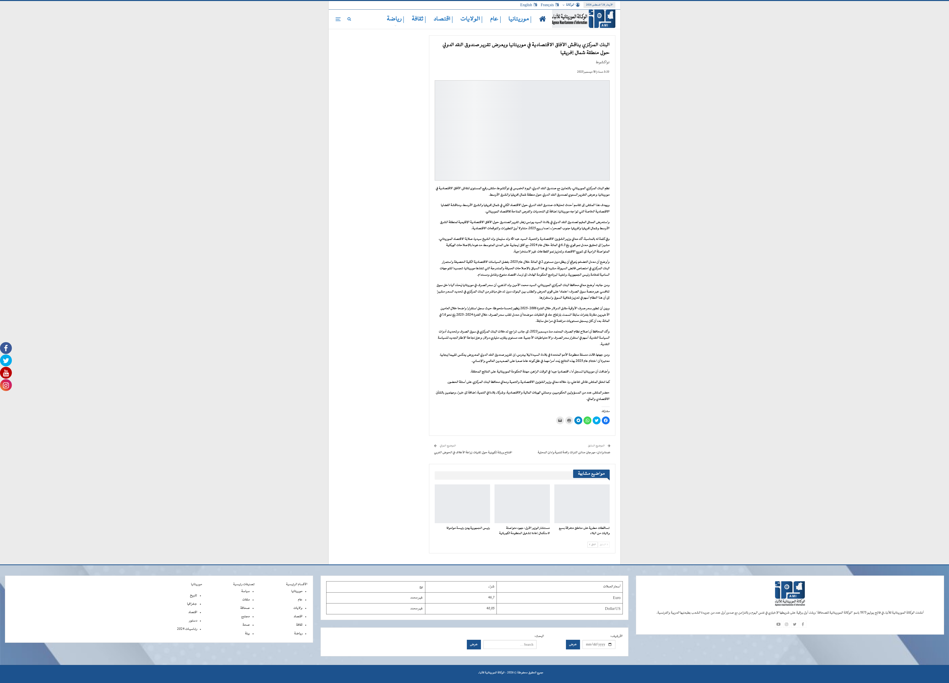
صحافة (245, 608)
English (526, 5)
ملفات (246, 600)
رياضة (298, 634)
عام (300, 600)
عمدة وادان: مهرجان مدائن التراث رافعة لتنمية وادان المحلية (574, 453)
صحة (246, 625)
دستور (193, 621)
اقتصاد (298, 617)
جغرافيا (192, 604)
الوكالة (570, 5)
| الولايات (471, 19)
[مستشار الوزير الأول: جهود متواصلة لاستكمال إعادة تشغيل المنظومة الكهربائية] (522, 503)
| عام (495, 19)
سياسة (245, 591)
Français (547, 5)
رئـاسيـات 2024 (187, 629)
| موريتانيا (520, 19)
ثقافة (299, 625)
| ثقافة (419, 19)
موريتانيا (296, 591)
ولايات (297, 608)
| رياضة (395, 19)
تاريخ (193, 596)
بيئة (247, 634)
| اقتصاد (443, 19)
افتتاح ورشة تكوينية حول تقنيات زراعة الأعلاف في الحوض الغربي (473, 453)
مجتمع (245, 617)
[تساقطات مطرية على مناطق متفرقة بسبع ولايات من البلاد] (582, 503)
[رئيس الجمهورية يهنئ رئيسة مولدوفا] (462, 503)
